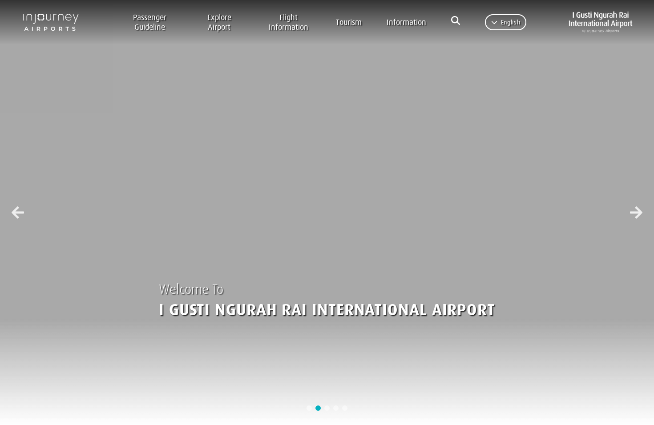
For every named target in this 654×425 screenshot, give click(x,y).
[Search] (455, 20)
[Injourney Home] (54, 22)
